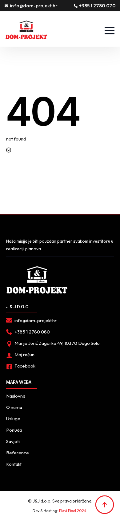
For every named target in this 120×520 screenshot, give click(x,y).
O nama (14, 407)
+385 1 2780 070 (97, 5)
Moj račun (24, 354)
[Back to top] (104, 504)
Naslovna (15, 396)
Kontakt (14, 464)
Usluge (13, 419)
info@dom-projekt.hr (34, 5)
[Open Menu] (109, 31)
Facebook (24, 366)
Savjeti (13, 441)
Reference (17, 453)
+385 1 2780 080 (32, 332)
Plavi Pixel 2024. (73, 510)
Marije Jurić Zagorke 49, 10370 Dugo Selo (57, 343)
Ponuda (14, 430)
